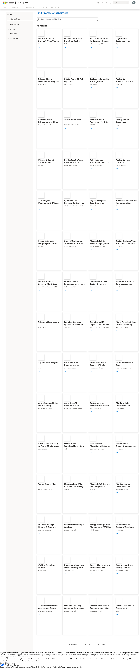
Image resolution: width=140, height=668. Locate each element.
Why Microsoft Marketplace (9, 653)
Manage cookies (76, 667)
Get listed (3, 655)
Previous (74, 644)
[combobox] (68, 19)
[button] (38, 19)
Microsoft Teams (64, 659)
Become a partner (132, 653)
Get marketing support (14, 655)
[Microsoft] (8, 3)
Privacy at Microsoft (130, 659)
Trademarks (57, 667)
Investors (3, 661)
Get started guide (49, 653)
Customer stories (29, 653)
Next (103, 644)
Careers (98, 659)
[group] (39, 47)
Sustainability (35, 661)
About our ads (66, 667)
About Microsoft (106, 659)
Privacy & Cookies (37, 667)
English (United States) (7, 663)
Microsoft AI (4, 659)
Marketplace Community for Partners (102, 655)
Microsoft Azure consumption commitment (97, 653)
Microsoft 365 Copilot (77, 659)
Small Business (90, 659)
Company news (118, 659)
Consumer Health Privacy (8, 667)
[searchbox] (22, 18)
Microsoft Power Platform (49, 659)
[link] (49, 48)
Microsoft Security (15, 659)
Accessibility (26, 661)
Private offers (77, 653)
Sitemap (20, 667)
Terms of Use (47, 667)
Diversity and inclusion (14, 661)
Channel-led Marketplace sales (125, 655)
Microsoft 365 (35, 659)
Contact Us (27, 667)
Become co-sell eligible (81, 655)
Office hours (39, 653)
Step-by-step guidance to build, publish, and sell (56, 655)
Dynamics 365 (26, 659)
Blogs (21, 653)
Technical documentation (64, 653)
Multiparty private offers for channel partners (15, 657)
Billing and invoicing (119, 653)
